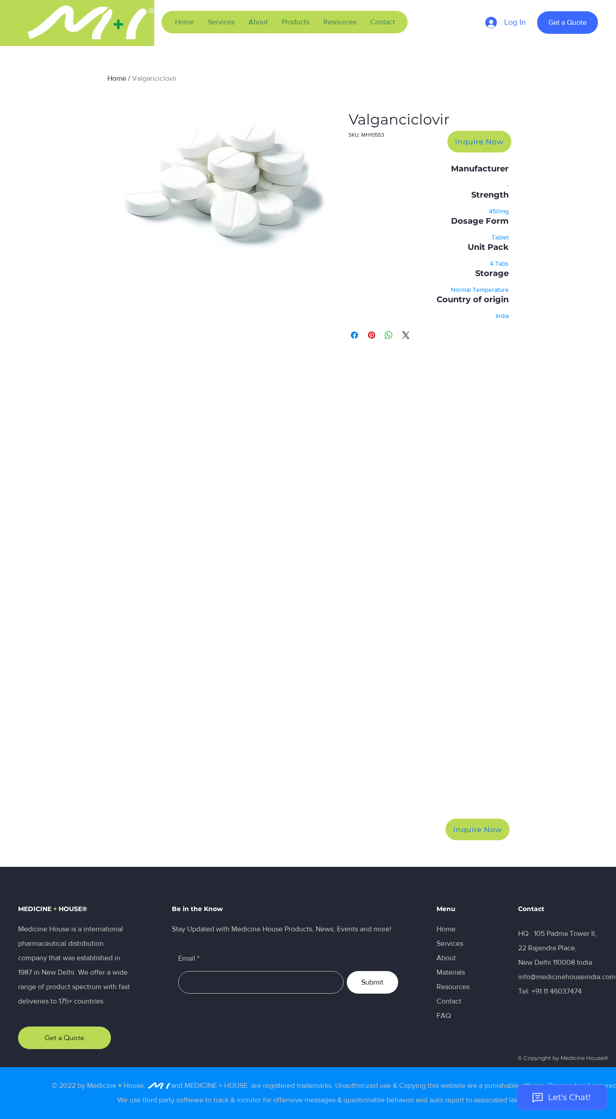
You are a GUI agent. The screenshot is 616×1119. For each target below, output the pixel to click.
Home (116, 78)
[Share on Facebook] (354, 335)
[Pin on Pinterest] (371, 335)
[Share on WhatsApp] (388, 335)
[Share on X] (405, 335)
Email (186, 958)
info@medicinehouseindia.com (567, 977)
